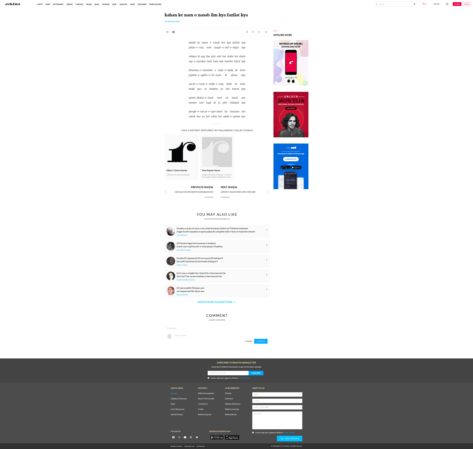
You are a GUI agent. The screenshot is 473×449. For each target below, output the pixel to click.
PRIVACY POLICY (176, 446)
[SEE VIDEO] (173, 31)
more (166, 4)
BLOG (97, 4)
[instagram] (191, 437)
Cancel (248, 341)
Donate (466, 4)
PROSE (89, 4)
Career (201, 409)
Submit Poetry (177, 414)
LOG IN (436, 4)
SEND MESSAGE (292, 438)
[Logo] (12, 4)
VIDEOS (69, 4)
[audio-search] (414, 3)
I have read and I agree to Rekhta (230, 378)
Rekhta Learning (232, 409)
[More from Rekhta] (447, 4)
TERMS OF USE (189, 446)
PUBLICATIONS (155, 4)
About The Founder (206, 399)
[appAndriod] (217, 437)
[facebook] (173, 437)
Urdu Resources (177, 409)
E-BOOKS (79, 4)
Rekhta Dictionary (232, 404)
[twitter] (179, 437)
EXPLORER (142, 4)
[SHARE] (259, 31)
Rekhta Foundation (206, 393)
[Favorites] (266, 31)
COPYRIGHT (200, 446)
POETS (40, 4)
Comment (260, 341)
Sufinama (229, 399)
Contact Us (203, 404)
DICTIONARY (58, 4)
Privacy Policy (244, 378)
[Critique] (253, 31)
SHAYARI (105, 4)
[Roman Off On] (247, 31)
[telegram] (197, 437)
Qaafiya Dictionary (179, 399)
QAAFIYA (123, 4)
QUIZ (114, 4)
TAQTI (132, 4)
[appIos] (232, 437)
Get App (457, 4)
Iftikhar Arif (172, 21)
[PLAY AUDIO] (167, 31)
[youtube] (185, 437)
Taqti (173, 404)
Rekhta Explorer (205, 414)
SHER (48, 4)
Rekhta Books (231, 414)
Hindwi (228, 393)
